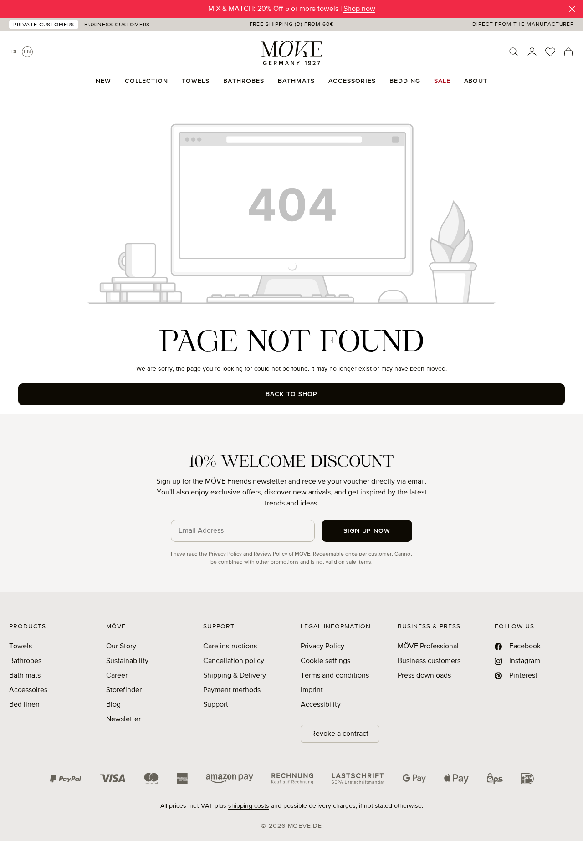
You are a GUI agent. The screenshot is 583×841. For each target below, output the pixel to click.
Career (117, 675)
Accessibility (321, 704)
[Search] (513, 51)
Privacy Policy (225, 554)
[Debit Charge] (358, 778)
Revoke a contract (339, 734)
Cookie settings (325, 661)
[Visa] (113, 778)
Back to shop (291, 394)
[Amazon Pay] (229, 778)
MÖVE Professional (428, 646)
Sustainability (127, 661)
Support (215, 704)
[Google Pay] (414, 778)
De (14, 52)
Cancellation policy (233, 661)
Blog (113, 704)
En (27, 52)
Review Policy (270, 554)
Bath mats (25, 675)
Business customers (429, 661)
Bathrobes (25, 661)
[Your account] (532, 51)
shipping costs (248, 806)
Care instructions (230, 646)
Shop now (359, 9)
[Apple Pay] (456, 778)
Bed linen (24, 704)
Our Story (121, 646)
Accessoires (28, 690)
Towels (20, 646)
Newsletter (123, 719)
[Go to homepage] (291, 53)
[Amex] (182, 778)
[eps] (495, 778)
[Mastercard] (151, 778)
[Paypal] (65, 778)
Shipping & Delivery (234, 675)
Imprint (312, 690)
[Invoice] (292, 778)
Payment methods (232, 690)
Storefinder (124, 690)
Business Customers (117, 25)
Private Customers (43, 25)
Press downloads (424, 675)
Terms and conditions (335, 675)
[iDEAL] (527, 778)
